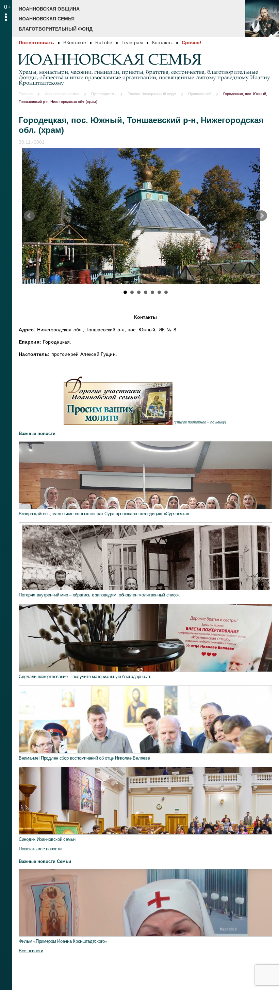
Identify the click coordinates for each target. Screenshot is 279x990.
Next (261, 215)
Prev (29, 215)
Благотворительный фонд (56, 29)
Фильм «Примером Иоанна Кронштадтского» (63, 941)
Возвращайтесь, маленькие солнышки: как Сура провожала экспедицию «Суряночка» (104, 513)
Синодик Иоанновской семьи (47, 839)
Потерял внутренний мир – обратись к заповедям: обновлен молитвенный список (99, 594)
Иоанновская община (49, 9)
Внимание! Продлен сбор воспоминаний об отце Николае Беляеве (84, 758)
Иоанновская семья (47, 18)
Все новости (31, 950)
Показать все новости (40, 848)
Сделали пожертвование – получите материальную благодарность (85, 676)
